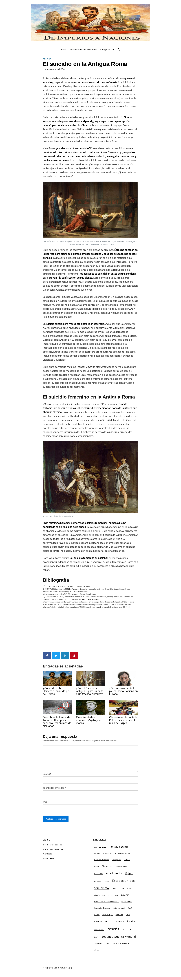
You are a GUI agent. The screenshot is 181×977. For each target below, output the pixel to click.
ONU (128, 915)
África (96, 950)
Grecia (125, 894)
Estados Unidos (123, 880)
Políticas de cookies (52, 845)
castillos (127, 860)
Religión (131, 921)
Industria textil (119, 908)
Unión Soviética (121, 943)
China (96, 866)
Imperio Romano (102, 908)
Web (45, 802)
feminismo (101, 888)
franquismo (126, 888)
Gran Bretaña (113, 895)
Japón (130, 908)
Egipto (129, 873)
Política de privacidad (53, 849)
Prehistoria (119, 921)
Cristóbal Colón (121, 866)
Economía (98, 874)
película (108, 921)
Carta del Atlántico (101, 860)
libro (97, 914)
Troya (108, 943)
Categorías (105, 49)
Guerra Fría (127, 901)
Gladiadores (99, 895)
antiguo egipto (120, 846)
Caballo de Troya (122, 853)
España (106, 881)
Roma (126, 929)
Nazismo (119, 915)
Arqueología (107, 853)
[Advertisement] (90, 630)
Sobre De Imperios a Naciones (83, 49)
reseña (113, 928)
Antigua (47, 59)
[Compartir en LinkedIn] (65, 655)
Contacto (47, 854)
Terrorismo (98, 943)
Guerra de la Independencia (106, 901)
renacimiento (99, 930)
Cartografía (116, 860)
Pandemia (98, 921)
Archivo (97, 853)
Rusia (96, 937)
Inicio (63, 49)
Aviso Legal (48, 858)
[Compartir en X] (56, 655)
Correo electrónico (54, 788)
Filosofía (115, 888)
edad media (114, 873)
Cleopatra (107, 866)
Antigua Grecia (101, 847)
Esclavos (97, 881)
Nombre (47, 774)
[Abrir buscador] (119, 49)
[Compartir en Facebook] (47, 655)
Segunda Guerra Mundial (118, 936)
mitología (107, 914)
